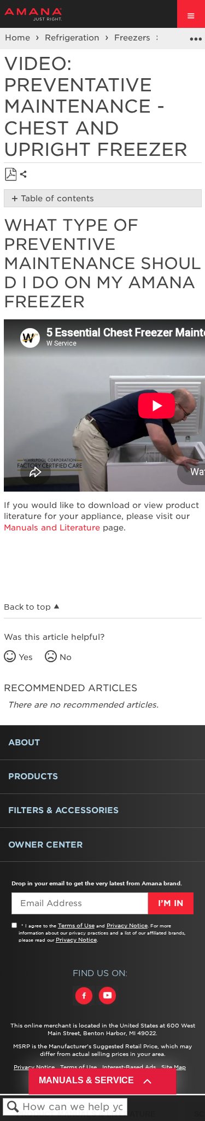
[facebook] (84, 1005)
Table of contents (57, 198)
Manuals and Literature (52, 528)
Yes (26, 657)
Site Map (173, 1067)
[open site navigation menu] (191, 14)
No (66, 657)
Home (19, 38)
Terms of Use (76, 925)
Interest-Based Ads (129, 1067)
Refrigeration (73, 38)
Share (26, 183)
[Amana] (50, 14)
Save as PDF (10, 175)
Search (13, 1107)
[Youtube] (107, 1005)
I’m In (170, 903)
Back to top (27, 607)
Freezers (133, 38)
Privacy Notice (127, 925)
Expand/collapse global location (196, 35)
